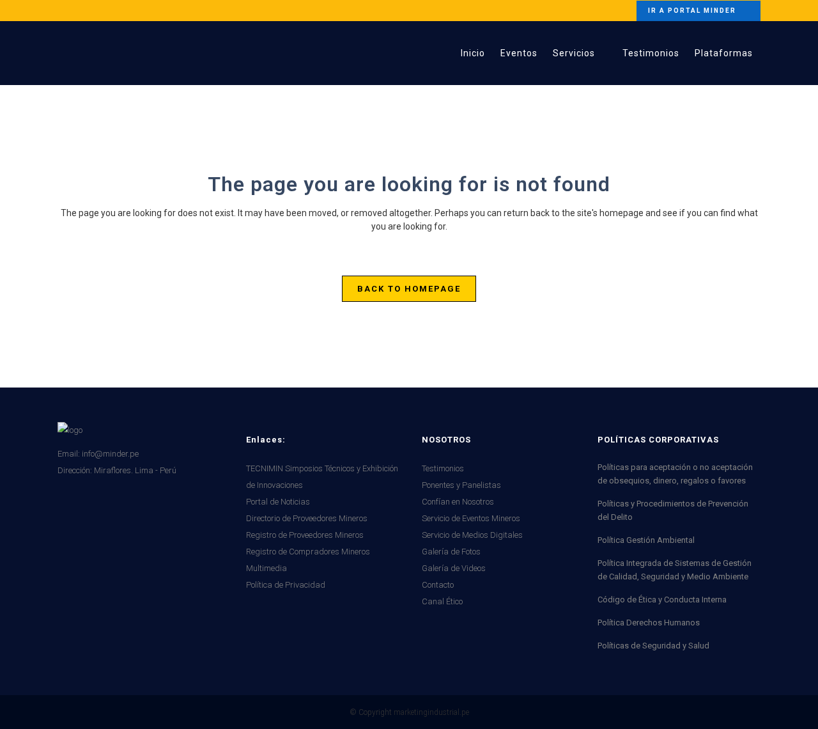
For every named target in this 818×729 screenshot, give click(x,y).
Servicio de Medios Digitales (472, 535)
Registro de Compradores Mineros (308, 551)
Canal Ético (442, 601)
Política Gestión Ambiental (646, 540)
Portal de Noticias (278, 501)
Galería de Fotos (451, 551)
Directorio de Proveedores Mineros (306, 518)
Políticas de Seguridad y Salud (653, 645)
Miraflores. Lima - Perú (135, 470)
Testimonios (443, 468)
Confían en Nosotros (458, 501)
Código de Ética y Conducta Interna (662, 599)
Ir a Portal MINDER (692, 10)
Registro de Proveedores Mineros (305, 535)
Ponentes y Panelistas (461, 485)
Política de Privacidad (285, 585)
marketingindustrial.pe (431, 712)
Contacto (438, 585)
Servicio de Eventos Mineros (471, 518)
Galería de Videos (454, 568)
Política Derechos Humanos (649, 622)
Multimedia (266, 568)
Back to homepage (409, 289)
